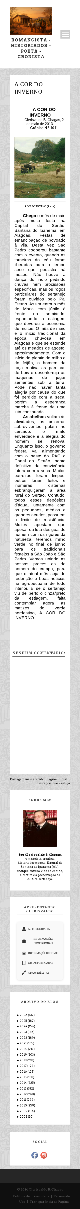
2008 (24, 1116)
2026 (24, 1015)
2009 (24, 1111)
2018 (23, 1060)
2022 (24, 1037)
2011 (23, 1099)
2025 (24, 1020)
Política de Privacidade (31, 1196)
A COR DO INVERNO (28, 88)
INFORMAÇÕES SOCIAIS (43, 953)
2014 (24, 1082)
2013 (23, 1088)
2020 (24, 1049)
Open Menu (65, 34)
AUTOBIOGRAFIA (39, 929)
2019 (24, 1054)
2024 (24, 1026)
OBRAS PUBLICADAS (40, 962)
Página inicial (56, 779)
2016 (24, 1071)
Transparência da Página (49, 1201)
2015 (23, 1077)
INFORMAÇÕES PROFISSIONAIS (43, 941)
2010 (24, 1105)
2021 (23, 1043)
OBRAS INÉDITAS (38, 972)
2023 (24, 1032)
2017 (23, 1065)
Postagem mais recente (27, 779)
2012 (23, 1094)
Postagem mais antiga (53, 783)
